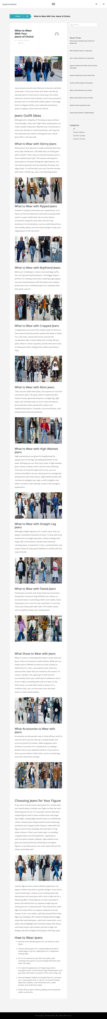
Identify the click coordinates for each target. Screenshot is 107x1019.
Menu (103, 4)
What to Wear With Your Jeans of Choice (81, 98)
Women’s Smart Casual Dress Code (80, 105)
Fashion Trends (79, 139)
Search (96, 4)
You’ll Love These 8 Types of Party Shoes (81, 83)
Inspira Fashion (10, 4)
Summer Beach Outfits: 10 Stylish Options (82, 113)
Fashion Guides (23, 40)
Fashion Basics (79, 132)
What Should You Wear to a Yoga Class (81, 51)
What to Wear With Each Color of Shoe (81, 90)
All (16, 40)
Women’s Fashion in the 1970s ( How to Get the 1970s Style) (83, 67)
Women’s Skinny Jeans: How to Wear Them (82, 75)
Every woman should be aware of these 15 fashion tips (82, 42)
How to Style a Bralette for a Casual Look (82, 58)
